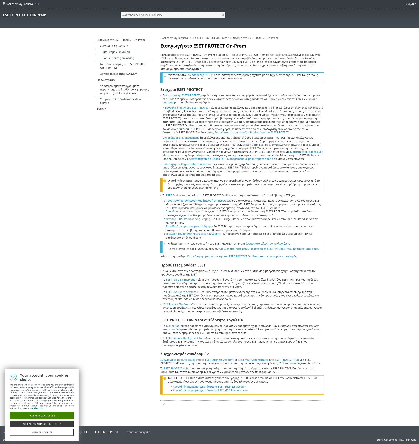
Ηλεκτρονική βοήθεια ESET (177, 38)
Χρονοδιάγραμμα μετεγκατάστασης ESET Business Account (209, 386)
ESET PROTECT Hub (287, 360)
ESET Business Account (219, 360)
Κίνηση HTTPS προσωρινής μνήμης (188, 219)
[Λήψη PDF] (317, 44)
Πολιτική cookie (407, 439)
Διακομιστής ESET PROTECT (182, 95)
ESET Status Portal (106, 432)
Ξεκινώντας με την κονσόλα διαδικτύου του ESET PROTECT (251, 132)
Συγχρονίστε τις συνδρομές (177, 360)
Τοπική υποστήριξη (138, 432)
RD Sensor (312, 155)
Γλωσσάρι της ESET (198, 75)
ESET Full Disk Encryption (181, 279)
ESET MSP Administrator (253, 360)
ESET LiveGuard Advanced (182, 292)
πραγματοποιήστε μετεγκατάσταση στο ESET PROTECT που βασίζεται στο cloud (268, 249)
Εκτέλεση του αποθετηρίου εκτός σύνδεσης (193, 234)
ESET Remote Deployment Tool (185, 338)
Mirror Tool (173, 326)
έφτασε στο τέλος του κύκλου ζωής (268, 243)
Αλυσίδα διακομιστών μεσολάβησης (188, 226)
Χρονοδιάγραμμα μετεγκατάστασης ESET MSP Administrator (210, 390)
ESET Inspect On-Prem (176, 304)
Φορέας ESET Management (182, 137)
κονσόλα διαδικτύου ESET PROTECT (187, 107)
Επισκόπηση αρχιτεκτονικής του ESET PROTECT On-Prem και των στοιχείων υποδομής (242, 256)
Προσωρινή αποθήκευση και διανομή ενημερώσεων (198, 200)
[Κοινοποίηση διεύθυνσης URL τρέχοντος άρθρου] (312, 44)
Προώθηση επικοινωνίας (181, 211)
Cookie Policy (36, 408)
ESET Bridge (173, 195)
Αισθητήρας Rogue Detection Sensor (188, 164)
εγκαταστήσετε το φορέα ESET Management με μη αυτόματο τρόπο (231, 159)
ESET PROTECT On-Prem (24, 15)
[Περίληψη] (322, 44)
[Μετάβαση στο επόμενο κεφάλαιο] (162, 404)
